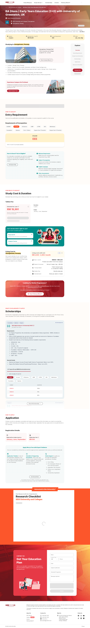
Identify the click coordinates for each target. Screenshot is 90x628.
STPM (38, 126)
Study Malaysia (28, 2)
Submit (62, 591)
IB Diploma (24, 126)
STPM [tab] (40, 377)
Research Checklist (77, 64)
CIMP (32, 126)
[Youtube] (84, 615)
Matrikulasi (52, 126)
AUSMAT (9, 126)
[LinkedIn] (81, 618)
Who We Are (29, 615)
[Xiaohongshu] (84, 618)
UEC (45, 126)
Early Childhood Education (43, 286)
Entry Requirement (77, 53)
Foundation (9, 130)
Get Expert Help (12, 164)
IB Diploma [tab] (26, 377)
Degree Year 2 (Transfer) (55, 130)
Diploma (18, 130)
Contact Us (78, 70)
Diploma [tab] (19, 381)
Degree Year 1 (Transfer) (40, 130)
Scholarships (48, 2)
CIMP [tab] (33, 377)
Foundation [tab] (11, 381)
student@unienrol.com (46, 620)
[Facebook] (78, 615)
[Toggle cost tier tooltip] (28, 206)
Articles (57, 2)
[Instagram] (81, 615)
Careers (28, 617)
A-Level (16, 126)
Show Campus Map (45, 60)
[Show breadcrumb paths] (6, 7)
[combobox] (54, 559)
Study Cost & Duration (77, 56)
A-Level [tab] (18, 377)
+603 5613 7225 (45, 615)
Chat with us (44, 618)
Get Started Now (35, 476)
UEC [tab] (47, 377)
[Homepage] (10, 2)
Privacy (83, 626)
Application (77, 61)
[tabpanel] (35, 385)
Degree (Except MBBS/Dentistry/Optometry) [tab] (19, 369)
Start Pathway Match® (36, 294)
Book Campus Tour (13, 90)
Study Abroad (37, 2)
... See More (82, 31)
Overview (77, 50)
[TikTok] (78, 618)
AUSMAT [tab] (10, 377)
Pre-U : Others (27, 130)
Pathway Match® (65, 2)
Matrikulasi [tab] (54, 377)
